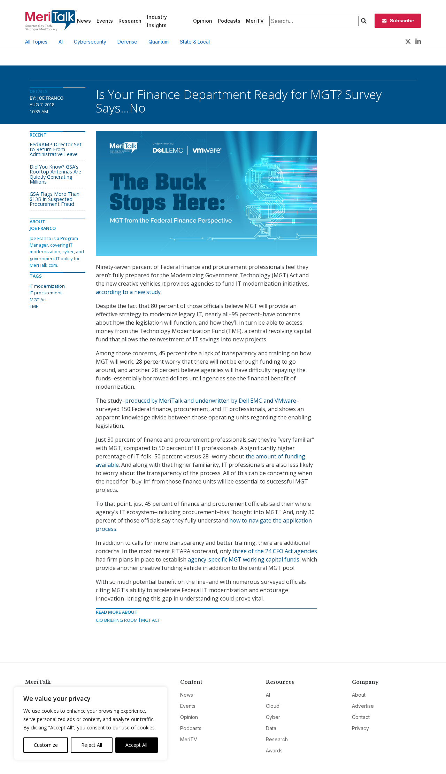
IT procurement (46, 292)
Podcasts (229, 21)
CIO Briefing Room (117, 620)
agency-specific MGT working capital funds (243, 559)
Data (271, 728)
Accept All (136, 745)
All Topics (36, 42)
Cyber (273, 717)
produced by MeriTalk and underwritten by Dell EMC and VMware (210, 400)
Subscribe (402, 20)
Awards (274, 750)
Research (129, 21)
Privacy (360, 728)
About (359, 695)
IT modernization (47, 286)
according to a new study (128, 292)
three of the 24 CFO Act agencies (274, 551)
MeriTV (255, 21)
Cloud (272, 706)
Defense (127, 42)
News (84, 21)
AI (61, 42)
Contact (361, 717)
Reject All (91, 745)
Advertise (363, 706)
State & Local (195, 42)
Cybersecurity (90, 42)
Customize (46, 745)
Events (105, 21)
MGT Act (150, 620)
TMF (34, 306)
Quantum (158, 42)
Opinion (202, 21)
